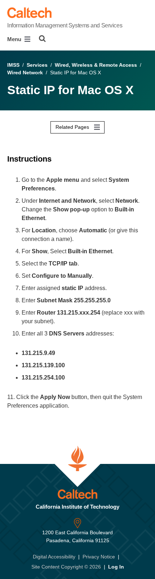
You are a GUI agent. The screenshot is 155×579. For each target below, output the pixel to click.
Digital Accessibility (54, 557)
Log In (116, 567)
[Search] (42, 38)
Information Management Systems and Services (64, 25)
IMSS (13, 65)
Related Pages (73, 127)
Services (37, 65)
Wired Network (25, 72)
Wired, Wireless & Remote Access (96, 65)
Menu (15, 39)
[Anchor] (56, 158)
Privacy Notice (99, 557)
